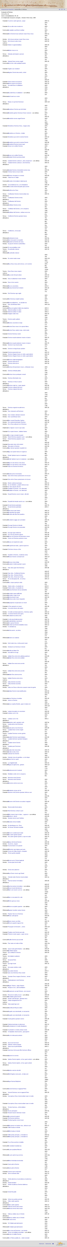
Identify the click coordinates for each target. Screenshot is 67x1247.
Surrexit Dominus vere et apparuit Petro (18, 1092)
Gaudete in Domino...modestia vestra (18, 554)
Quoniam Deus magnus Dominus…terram (19, 976)
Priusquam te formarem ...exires (16, 926)
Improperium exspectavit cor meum (17, 602)
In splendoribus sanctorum (15, 621)
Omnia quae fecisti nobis (14, 862)
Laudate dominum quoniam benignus (17, 739)
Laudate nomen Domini (14, 742)
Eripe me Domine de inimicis (15, 466)
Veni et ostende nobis (13, 1173)
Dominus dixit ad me (13, 361)
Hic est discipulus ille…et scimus (16, 578)
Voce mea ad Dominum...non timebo (17, 1230)
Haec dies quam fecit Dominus (16, 567)
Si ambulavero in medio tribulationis (17, 1026)
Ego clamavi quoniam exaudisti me (17, 448)
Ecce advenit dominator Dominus (17, 422)
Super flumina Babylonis (14, 1081)
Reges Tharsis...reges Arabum (16, 985)
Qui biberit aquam (12, 950)
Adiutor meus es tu (13, 50)
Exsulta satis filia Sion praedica (16, 514)
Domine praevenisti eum (14, 352)
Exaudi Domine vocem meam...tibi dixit (18, 494)
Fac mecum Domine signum (15, 534)
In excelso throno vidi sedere (15, 608)
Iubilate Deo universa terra (15, 674)
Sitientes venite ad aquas (14, 1044)
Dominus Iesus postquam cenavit (17, 374)
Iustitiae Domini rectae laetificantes (17, 691)
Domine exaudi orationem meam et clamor (19, 337)
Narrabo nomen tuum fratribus (16, 818)
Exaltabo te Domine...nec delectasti (17, 488)
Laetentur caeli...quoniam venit (16, 722)
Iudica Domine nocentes (14, 682)
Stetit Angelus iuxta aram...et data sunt (18, 1074)
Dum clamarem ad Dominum (15, 411)
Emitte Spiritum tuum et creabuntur (17, 455)
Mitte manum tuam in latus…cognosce (18, 814)
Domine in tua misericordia (15, 345)
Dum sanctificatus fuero (14, 416)
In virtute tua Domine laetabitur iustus (18, 624)
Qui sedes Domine (13, 971)
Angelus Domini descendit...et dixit (17, 72)
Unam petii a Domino (13, 1164)
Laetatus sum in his (13, 713)
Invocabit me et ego (13, 652)
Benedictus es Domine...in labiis (16, 133)
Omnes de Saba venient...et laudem (17, 851)
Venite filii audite (12, 1192)
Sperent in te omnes (13, 1055)
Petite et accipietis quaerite (15, 906)
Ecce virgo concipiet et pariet (15, 435)
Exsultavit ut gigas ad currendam (16, 520)
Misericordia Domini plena (15, 807)
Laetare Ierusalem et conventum (16, 711)
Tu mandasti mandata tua (14, 1146)
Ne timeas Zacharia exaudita (15, 827)
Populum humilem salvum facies (16, 910)
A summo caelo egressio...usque (16, 21)
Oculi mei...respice (13, 844)
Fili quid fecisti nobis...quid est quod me (18, 545)
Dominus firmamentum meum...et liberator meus (21, 367)
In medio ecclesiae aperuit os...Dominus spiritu (20, 612)
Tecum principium (12, 1110)
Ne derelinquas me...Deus (15, 825)
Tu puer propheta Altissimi (15, 1149)
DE (59, 9)
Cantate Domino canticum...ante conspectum (20, 160)
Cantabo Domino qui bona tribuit (16, 157)
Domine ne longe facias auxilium (16, 348)
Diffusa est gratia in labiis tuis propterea (18, 308)
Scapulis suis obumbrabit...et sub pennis (18, 1011)
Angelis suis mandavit (14, 68)
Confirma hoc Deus (13, 190)
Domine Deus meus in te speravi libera (18, 326)
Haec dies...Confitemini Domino (16, 573)
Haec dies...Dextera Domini (15, 575)
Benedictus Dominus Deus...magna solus (19, 126)
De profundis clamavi (13, 249)
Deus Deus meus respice (14, 271)
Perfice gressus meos (14, 901)
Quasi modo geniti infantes (15, 948)
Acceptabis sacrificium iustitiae (16, 30)
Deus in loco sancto (13, 282)
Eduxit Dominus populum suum (16, 437)
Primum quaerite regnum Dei (15, 923)
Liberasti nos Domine (13, 753)
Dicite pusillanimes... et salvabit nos (17, 302)
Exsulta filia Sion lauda (14, 512)
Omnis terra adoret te (13, 869)
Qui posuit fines (12, 960)
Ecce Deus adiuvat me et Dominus (17, 424)
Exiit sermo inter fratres (14, 510)
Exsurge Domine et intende (15, 525)
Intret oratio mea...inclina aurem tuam (18, 643)
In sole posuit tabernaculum (15, 619)
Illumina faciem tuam (13, 597)
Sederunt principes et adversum (16, 1024)
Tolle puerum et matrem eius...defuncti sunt (19, 1125)
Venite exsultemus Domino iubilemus (18, 1184)
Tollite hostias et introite (14, 1127)
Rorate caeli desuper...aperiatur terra (17, 998)
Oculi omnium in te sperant (15, 845)
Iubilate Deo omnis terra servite (16, 663)
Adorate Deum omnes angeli (15, 61)
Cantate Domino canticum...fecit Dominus (19, 162)
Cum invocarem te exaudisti (15, 240)
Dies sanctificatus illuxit (14, 304)
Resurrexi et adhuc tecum (15, 995)
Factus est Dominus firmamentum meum (19, 536)
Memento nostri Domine (14, 777)
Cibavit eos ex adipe (13, 177)
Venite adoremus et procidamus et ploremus (19, 1179)
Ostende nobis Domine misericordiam (18, 877)
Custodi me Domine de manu (15, 241)
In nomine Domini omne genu (15, 613)
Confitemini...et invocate (14, 230)
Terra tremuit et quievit (14, 1116)
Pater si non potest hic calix (15, 897)
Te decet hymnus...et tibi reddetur (16, 1107)
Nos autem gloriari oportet (15, 834)
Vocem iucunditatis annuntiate (16, 1232)
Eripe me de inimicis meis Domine (17, 464)
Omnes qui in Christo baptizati (16, 860)
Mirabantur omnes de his (14, 790)
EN (62, 9)
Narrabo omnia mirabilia (14, 821)
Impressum (41, 1243)
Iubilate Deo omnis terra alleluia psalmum (19, 656)
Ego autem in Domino (13, 446)
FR (64, 9)
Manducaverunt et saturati (15, 770)
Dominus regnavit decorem (15, 387)
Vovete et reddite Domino (14, 1234)
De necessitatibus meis (14, 247)
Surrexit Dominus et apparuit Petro (17, 1088)
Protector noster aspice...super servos (18, 934)
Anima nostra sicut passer (15, 81)
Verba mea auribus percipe (15, 1199)
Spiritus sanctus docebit (14, 1070)
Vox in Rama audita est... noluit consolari (18, 1238)
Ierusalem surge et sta (14, 595)
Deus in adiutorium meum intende (17, 278)
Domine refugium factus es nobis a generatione (20, 354)
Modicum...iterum (12, 816)
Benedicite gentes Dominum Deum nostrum (19, 113)
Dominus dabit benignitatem (15, 359)
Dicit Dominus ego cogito (14, 293)
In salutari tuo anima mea (14, 615)
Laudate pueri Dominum (14, 746)
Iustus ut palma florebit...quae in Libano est (19, 704)
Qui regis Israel (12, 963)
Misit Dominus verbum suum (15, 810)
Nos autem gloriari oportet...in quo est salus (19, 836)
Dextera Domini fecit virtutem (15, 288)
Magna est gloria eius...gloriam (16, 764)
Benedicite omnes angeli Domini (16, 118)
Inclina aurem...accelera (14, 630)
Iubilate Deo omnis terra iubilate (16, 658)
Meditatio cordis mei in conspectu (17, 774)
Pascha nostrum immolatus (15, 880)
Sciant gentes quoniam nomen (16, 1018)
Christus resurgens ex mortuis (16, 175)
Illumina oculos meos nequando (16, 599)
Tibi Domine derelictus (14, 1118)
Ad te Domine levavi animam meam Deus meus (21, 33)
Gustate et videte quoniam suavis (17, 564)
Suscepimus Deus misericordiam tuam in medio (21, 1096)
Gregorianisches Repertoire (7, 9)
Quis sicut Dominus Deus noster (16, 972)
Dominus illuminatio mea (14, 378)
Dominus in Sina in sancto (15, 381)
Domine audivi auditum (14, 319)
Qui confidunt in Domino (14, 952)
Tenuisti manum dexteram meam (16, 1112)
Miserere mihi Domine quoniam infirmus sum (20, 792)
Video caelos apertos (13, 1201)
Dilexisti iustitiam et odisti (14, 310)
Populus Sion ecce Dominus (15, 914)
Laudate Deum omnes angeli (15, 729)
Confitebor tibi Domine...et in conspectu (18, 208)
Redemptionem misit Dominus (16, 980)
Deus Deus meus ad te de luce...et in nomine (20, 264)
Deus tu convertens (13, 286)
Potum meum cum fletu (14, 921)
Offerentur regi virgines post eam (16, 849)
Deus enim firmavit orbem (15, 275)
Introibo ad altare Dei (13, 650)
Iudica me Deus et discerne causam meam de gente (22, 687)
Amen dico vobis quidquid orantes (17, 63)
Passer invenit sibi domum (15, 888)
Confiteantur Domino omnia (15, 197)
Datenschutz (48, 1243)
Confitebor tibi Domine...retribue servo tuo (19, 212)
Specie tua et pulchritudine (15, 1046)
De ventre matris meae (14, 258)
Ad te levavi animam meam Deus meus (18, 39)
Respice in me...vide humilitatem (16, 987)
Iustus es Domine (12, 700)
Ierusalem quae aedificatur (15, 593)
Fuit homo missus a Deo (14, 549)
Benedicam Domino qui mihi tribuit (17, 109)
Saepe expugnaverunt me (15, 1000)
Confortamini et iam (13, 238)
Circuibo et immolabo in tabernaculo (17, 181)
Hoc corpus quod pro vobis (15, 582)
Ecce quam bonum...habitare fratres (17, 431)
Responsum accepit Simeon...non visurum (19, 991)
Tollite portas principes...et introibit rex (18, 1134)
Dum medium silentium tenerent (16, 415)
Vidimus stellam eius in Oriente (16, 1214)
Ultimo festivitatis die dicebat (15, 1160)
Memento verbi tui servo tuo (15, 783)
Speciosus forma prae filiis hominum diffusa (19, 1050)
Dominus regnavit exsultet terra (16, 407)
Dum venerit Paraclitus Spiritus (16, 420)
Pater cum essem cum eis (15, 890)
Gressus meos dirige (13, 562)
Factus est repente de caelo (15, 542)
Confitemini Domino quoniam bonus (17, 216)
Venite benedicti (12, 1182)
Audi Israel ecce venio (14, 96)
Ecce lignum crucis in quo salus (16, 427)
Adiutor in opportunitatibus (15, 44)
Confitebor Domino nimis (14, 205)
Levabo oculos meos (13, 752)
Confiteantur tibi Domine (14, 201)
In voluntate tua (12, 626)
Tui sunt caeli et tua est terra (15, 1155)
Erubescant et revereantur (15, 473)
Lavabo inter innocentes (14, 750)
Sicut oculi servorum (13, 1042)
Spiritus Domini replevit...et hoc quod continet (20, 1059)
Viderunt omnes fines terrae (15, 1206)
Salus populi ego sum (13, 1004)
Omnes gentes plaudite (14, 853)
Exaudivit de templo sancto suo (16, 501)
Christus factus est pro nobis (15, 171)
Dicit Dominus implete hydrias (16, 299)
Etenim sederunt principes (15, 483)
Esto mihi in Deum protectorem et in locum (19, 475)
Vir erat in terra (12, 1219)
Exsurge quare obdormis (14, 532)
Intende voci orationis (13, 637)
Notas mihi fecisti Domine (14, 842)
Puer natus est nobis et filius (15, 943)
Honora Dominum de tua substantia (17, 589)
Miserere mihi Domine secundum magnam (19, 801)
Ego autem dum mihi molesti (15, 444)
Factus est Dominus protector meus (17, 538)
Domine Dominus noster (14, 334)
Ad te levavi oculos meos (14, 41)
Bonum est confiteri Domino (15, 146)
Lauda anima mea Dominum (15, 724)
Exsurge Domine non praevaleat (16, 527)
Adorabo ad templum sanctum (16, 54)
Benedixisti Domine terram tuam (16, 144)
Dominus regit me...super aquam (16, 385)
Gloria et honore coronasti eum (16, 556)
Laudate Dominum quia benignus (16, 737)
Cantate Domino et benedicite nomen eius (19, 170)
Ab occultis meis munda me (15, 26)
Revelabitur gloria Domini (14, 996)
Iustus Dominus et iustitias (15, 698)
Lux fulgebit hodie (12, 763)
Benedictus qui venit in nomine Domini (18, 137)
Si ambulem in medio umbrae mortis (17, 1029)
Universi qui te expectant (14, 1171)
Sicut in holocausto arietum (15, 1035)
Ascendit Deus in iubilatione (15, 85)
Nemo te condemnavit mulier (15, 833)
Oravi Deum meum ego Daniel (16, 873)
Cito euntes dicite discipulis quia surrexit (18, 186)
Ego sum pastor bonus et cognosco (17, 451)
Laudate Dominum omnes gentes (17, 733)
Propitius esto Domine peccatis (16, 932)
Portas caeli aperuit (13, 915)
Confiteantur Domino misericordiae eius (18, 194)
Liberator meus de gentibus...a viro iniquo (19, 757)
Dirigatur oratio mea (13, 313)
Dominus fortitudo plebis (14, 370)
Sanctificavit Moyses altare (15, 1007)
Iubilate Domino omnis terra (15, 678)
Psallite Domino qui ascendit (15, 939)
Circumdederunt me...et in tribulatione (18, 184)
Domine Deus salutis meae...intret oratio (18, 330)
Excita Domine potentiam (14, 505)
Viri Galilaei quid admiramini (15, 1223)
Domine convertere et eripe (15, 322)
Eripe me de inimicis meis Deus (16, 462)
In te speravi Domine (13, 623)
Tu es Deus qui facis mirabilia (15, 1142)
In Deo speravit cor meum (15, 606)
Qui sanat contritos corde (14, 967)
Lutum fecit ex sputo (13, 759)
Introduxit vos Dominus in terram (16, 647)
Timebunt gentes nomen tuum (16, 1120)
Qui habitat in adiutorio (14, 956)
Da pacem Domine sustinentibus (16, 243)
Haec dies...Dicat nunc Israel (15, 577)
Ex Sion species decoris (14, 486)
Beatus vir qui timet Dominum (16, 102)
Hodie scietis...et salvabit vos (15, 586)
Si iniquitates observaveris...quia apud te (18, 1031)
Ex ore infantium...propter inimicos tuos (18, 484)
